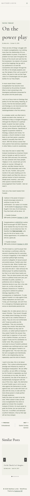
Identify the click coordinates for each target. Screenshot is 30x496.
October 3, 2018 (22, 217)
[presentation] (15, 453)
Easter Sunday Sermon (23, 425)
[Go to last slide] (4, 460)
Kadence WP (18, 491)
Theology (11, 23)
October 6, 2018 (22, 244)
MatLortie (6, 43)
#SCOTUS (18, 207)
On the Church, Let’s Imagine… (14, 465)
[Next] (25, 460)
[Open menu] (26, 3)
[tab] (11, 476)
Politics (4, 23)
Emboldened (6, 424)
